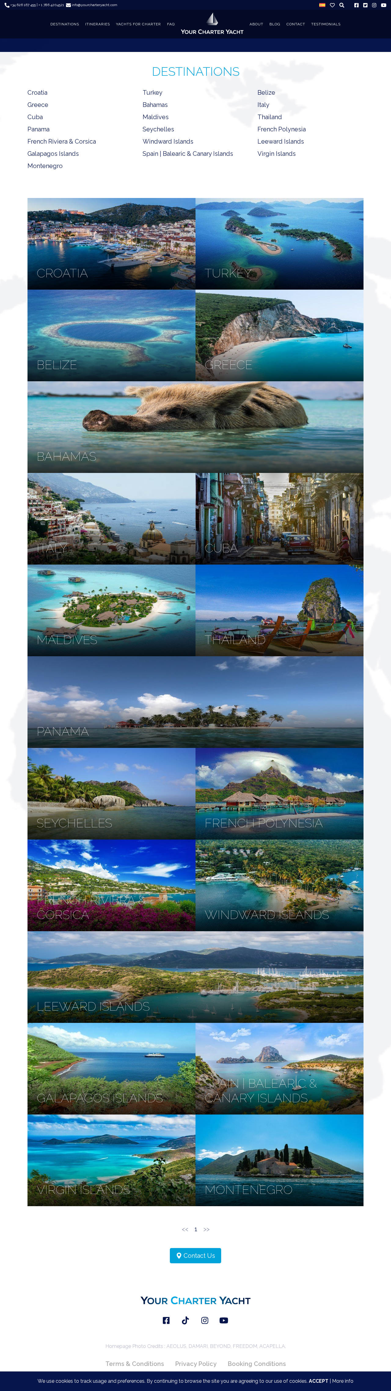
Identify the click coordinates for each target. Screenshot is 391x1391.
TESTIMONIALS (326, 24)
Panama (38, 129)
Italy (263, 104)
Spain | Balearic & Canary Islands (188, 153)
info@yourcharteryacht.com (94, 5)
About (256, 24)
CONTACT (296, 24)
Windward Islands (168, 141)
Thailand (270, 117)
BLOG (274, 24)
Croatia (37, 92)
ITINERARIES (97, 24)
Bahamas (155, 104)
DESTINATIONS (64, 24)
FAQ (171, 24)
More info (342, 1381)
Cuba (35, 117)
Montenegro (45, 166)
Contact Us (198, 1255)
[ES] (322, 5)
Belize (266, 92)
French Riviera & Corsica (61, 141)
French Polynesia (282, 129)
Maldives (156, 117)
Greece (37, 104)
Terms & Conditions (134, 1363)
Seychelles (158, 129)
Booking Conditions (257, 1363)
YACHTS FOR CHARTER (138, 24)
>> (206, 1229)
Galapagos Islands (53, 153)
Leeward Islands (281, 141)
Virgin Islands (277, 153)
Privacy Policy (196, 1363)
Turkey (153, 92)
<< (185, 1229)
